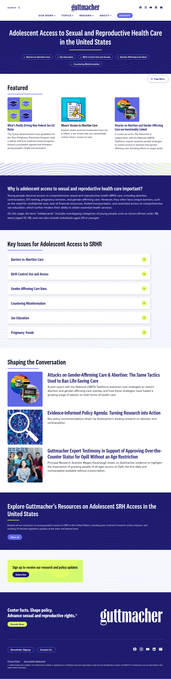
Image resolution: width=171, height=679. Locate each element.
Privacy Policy (14, 661)
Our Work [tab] (46, 15)
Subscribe (21, 574)
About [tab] (104, 15)
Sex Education (66, 57)
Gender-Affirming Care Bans (133, 57)
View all (15, 537)
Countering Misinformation (87, 64)
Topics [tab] (66, 15)
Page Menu (159, 78)
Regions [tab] (85, 15)
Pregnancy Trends (22, 332)
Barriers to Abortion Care (38, 57)
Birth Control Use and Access (97, 57)
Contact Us (46, 649)
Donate (124, 15)
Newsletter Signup (21, 649)
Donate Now (17, 624)
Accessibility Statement (34, 661)
